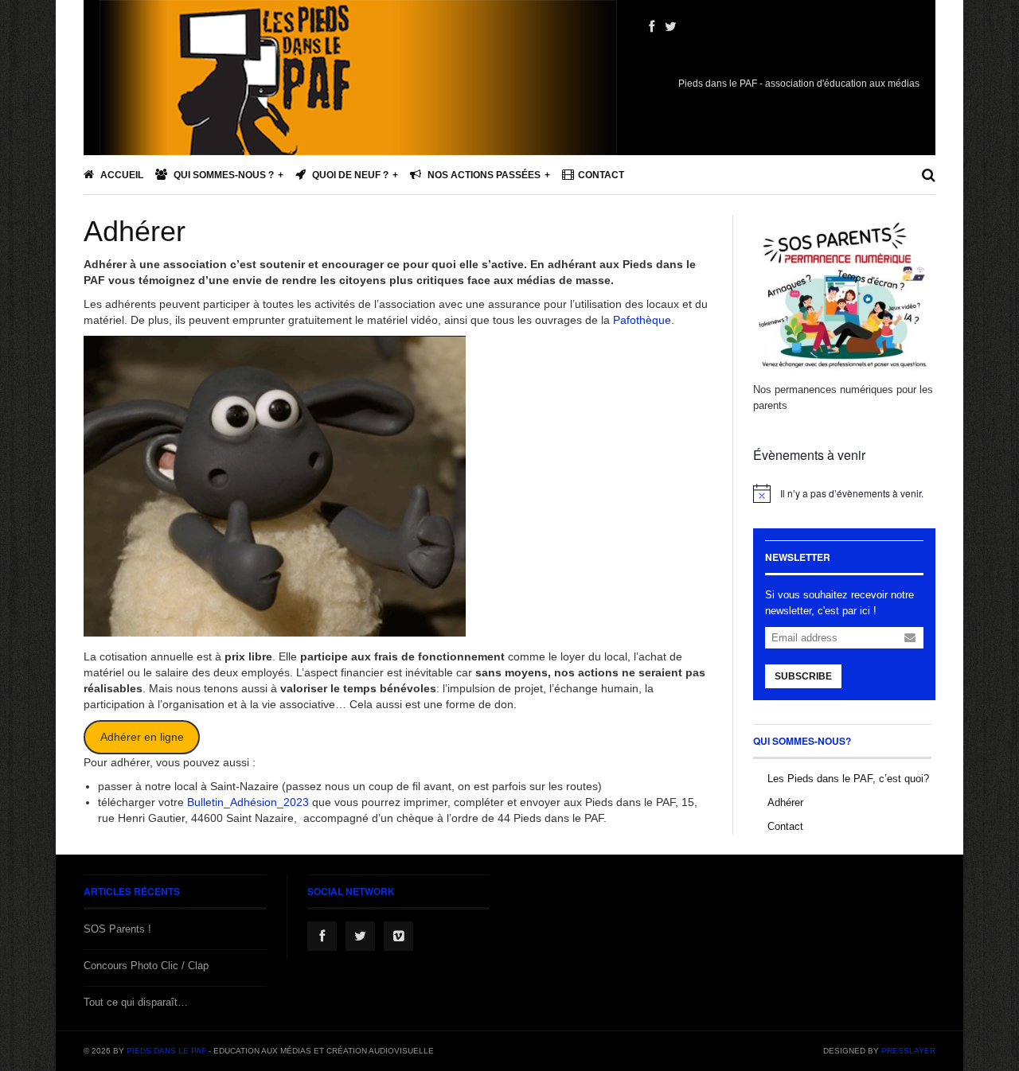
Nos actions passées (483, 175)
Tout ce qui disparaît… (136, 1002)
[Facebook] (651, 27)
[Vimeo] (398, 936)
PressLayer (908, 1050)
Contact (601, 175)
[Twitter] (671, 27)
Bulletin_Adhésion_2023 (248, 802)
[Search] (928, 175)
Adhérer (134, 231)
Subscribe (803, 676)
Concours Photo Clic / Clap (146, 966)
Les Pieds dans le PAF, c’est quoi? (848, 779)
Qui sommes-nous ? (222, 175)
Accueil (120, 175)
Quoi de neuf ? (349, 175)
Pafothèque (642, 320)
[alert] (844, 493)
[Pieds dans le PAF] (358, 127)
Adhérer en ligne (142, 736)
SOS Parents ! (117, 929)
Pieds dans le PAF (166, 1050)
